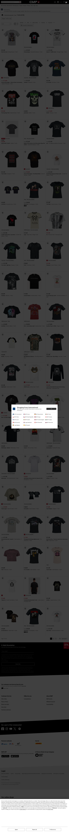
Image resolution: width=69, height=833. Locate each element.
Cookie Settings (23, 809)
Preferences (53, 829)
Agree (16, 829)
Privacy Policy (50, 809)
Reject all (34, 829)
